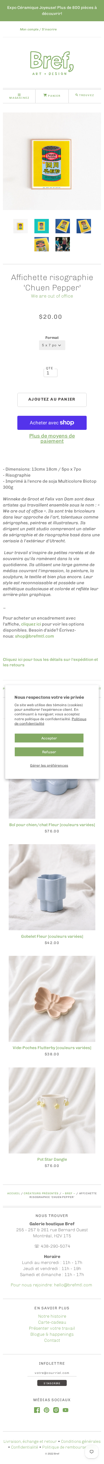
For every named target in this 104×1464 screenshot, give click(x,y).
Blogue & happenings (52, 1334)
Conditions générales (81, 1441)
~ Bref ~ (68, 1193)
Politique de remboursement (69, 1447)
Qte (49, 368)
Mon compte (29, 29)
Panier (54, 95)
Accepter (49, 738)
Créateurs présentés (41, 1193)
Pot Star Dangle (52, 1159)
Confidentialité (24, 1447)
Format (52, 337)
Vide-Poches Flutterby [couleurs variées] (52, 1047)
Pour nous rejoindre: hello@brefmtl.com (52, 1285)
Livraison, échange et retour (30, 1441)
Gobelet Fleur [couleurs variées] (52, 936)
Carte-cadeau (52, 1322)
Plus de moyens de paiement (52, 438)
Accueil (13, 1193)
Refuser (49, 752)
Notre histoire (52, 1316)
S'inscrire (49, 29)
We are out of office (52, 296)
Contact (52, 1340)
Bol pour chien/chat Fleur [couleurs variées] (52, 824)
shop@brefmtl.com (34, 636)
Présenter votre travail (52, 1328)
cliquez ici (31, 624)
